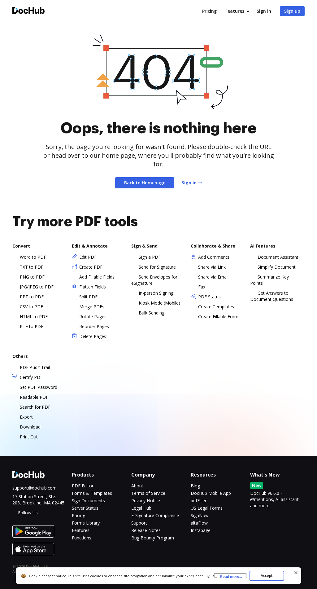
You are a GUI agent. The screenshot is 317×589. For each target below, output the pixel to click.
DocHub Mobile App (211, 493)
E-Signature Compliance (155, 515)
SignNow (200, 515)
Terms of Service (148, 493)
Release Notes (146, 530)
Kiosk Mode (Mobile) (159, 303)
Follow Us (28, 513)
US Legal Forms (207, 508)
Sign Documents (88, 500)
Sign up (292, 11)
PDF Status (209, 297)
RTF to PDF (31, 326)
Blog (195, 486)
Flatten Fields (92, 287)
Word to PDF (33, 257)
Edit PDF (88, 257)
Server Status (85, 508)
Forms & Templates (92, 493)
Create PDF (90, 267)
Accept (267, 575)
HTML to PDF (34, 316)
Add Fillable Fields (97, 277)
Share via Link (212, 267)
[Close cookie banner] (296, 573)
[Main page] (28, 11)
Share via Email (213, 277)
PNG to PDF (32, 277)
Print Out (29, 437)
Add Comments (213, 257)
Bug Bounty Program (152, 538)
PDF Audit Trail (35, 367)
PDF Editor (82, 486)
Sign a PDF (150, 257)
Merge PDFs (91, 307)
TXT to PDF (31, 267)
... (228, 576)
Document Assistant (278, 257)
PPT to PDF (32, 297)
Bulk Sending (151, 313)
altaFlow (199, 523)
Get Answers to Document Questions (271, 296)
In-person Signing (156, 293)
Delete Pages (92, 336)
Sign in (264, 11)
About (137, 486)
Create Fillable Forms (219, 316)
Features (234, 11)
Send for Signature (157, 267)
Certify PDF (31, 377)
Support (139, 523)
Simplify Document (277, 267)
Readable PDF (34, 397)
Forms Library (86, 523)
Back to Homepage (144, 183)
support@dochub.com (34, 488)
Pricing (209, 11)
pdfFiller (198, 500)
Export (26, 417)
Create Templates (216, 307)
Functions (81, 538)
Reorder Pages (94, 326)
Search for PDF (35, 407)
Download (30, 427)
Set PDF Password (38, 387)
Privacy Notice (145, 500)
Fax (201, 287)
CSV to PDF (31, 307)
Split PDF (88, 297)
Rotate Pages (92, 316)
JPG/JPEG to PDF (37, 287)
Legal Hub (141, 508)
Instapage (201, 530)
